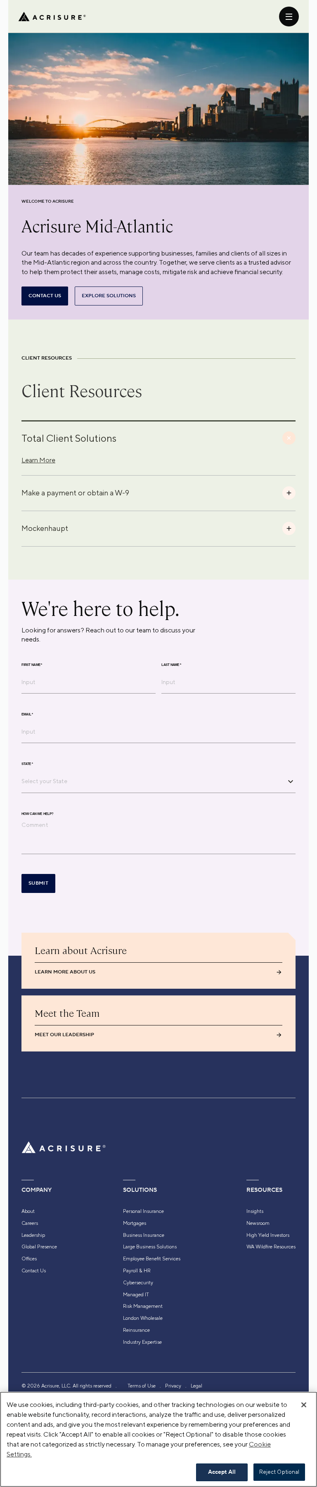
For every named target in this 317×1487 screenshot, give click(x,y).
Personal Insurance (143, 1211)
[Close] (304, 1405)
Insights (254, 1211)
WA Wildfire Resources (271, 1247)
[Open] (290, 781)
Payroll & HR (137, 1271)
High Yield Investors (267, 1235)
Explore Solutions (109, 296)
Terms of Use (142, 1386)
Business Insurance (143, 1235)
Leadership (33, 1235)
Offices (29, 1259)
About (28, 1211)
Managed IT (136, 1295)
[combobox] (152, 781)
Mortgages (134, 1223)
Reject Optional (279, 1472)
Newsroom (258, 1223)
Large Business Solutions (150, 1247)
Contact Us (33, 1271)
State (27, 764)
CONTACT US (44, 296)
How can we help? (37, 814)
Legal (196, 1386)
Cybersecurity (138, 1283)
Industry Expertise (142, 1342)
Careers (29, 1223)
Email (27, 714)
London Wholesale (143, 1318)
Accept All (222, 1472)
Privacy (173, 1386)
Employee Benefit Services (151, 1259)
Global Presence (39, 1247)
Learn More (38, 460)
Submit (38, 883)
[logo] (52, 16)
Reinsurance (136, 1330)
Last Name (171, 665)
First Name (31, 665)
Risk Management (143, 1306)
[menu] (289, 16)
